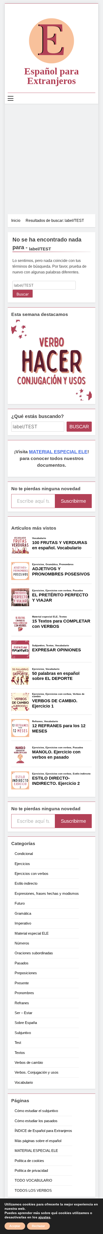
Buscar (79, 426)
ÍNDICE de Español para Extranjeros (43, 1131)
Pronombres (24, 993)
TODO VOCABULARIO (33, 1180)
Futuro (20, 903)
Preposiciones (26, 973)
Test (18, 1042)
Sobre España (26, 1023)
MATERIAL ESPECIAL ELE (58, 451)
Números (22, 943)
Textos (20, 1053)
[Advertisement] (51, 157)
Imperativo (23, 923)
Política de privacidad (31, 1170)
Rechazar (38, 1226)
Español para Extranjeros (51, 76)
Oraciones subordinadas (34, 953)
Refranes (22, 1003)
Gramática (23, 913)
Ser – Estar (23, 1013)
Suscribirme (73, 501)
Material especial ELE (32, 933)
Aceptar (14, 1226)
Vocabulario (24, 1082)
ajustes (44, 1217)
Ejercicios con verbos (31, 873)
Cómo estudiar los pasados (36, 1121)
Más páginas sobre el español (38, 1141)
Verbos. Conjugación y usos (36, 1072)
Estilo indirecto (26, 883)
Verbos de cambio (29, 1062)
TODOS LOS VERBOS (33, 1190)
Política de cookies (29, 1161)
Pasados (22, 963)
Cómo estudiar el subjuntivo (36, 1111)
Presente (22, 983)
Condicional (24, 854)
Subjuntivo (23, 1033)
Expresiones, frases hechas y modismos (47, 893)
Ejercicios (22, 864)
